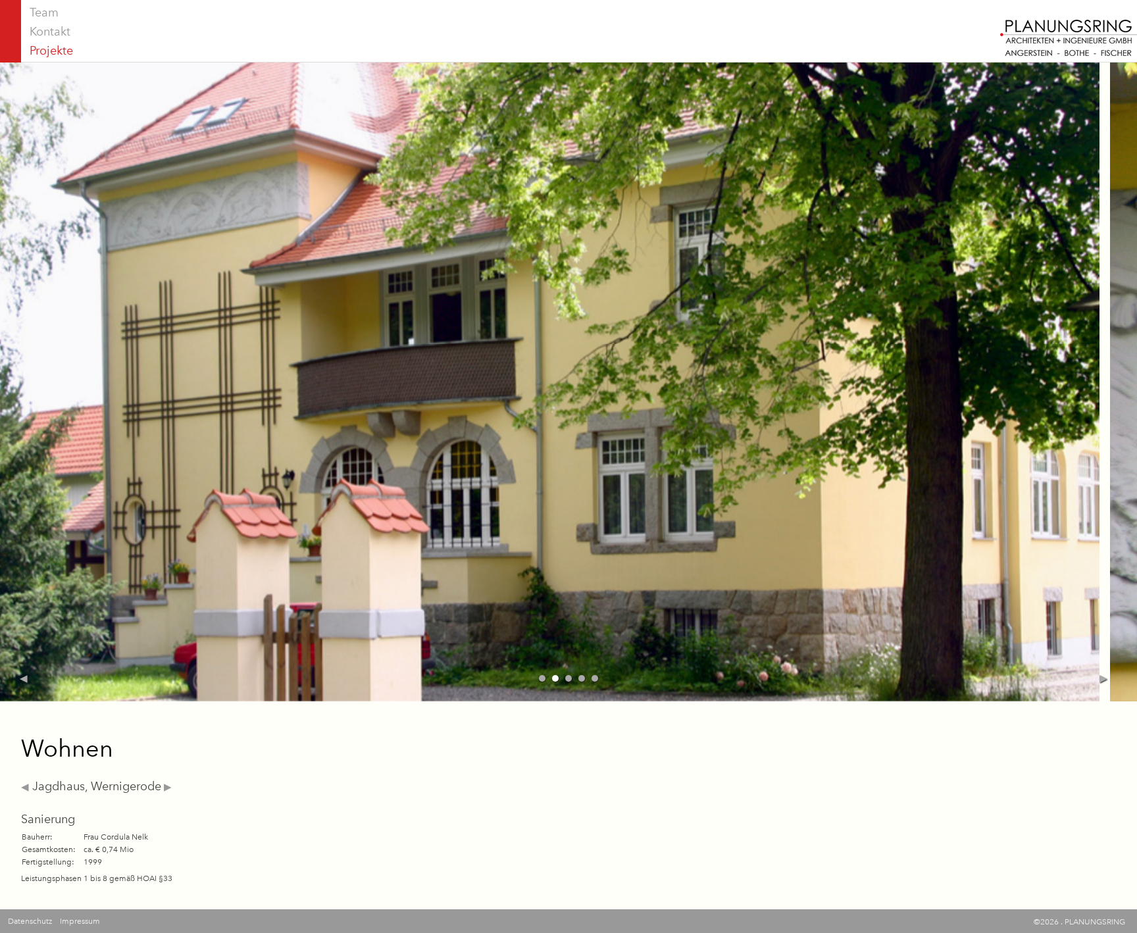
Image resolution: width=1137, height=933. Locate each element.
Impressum (80, 921)
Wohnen (67, 748)
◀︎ (25, 787)
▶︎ (166, 787)
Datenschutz (30, 921)
